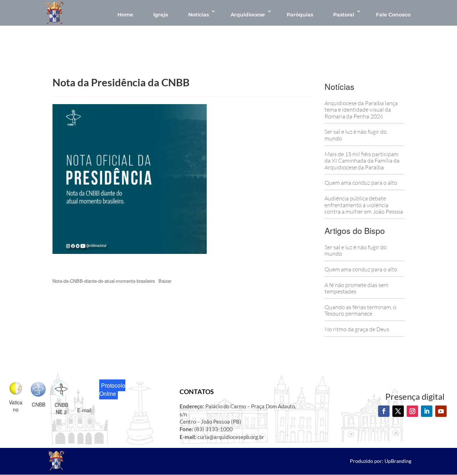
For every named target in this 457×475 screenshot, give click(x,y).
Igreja (160, 14)
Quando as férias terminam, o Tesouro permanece (360, 310)
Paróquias (300, 14)
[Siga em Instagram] (412, 411)
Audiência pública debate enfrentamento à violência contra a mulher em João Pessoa (364, 205)
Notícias (198, 14)
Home (125, 14)
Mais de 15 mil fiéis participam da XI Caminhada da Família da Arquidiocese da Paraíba (362, 160)
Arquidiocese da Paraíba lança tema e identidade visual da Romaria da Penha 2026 (361, 109)
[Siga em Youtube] (441, 411)
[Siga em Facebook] (384, 411)
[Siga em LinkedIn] (426, 411)
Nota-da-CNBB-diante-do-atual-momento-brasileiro (103, 280)
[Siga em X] (398, 411)
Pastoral (343, 14)
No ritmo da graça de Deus (357, 329)
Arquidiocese (248, 14)
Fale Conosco (393, 14)
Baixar (165, 280)
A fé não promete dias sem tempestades (356, 288)
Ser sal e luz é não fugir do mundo (356, 135)
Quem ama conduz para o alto (361, 182)
